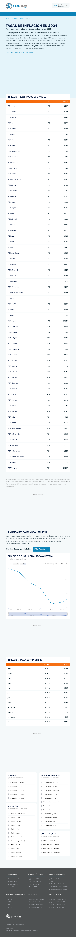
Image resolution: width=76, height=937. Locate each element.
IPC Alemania (12, 106)
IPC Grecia (11, 202)
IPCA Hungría (12, 400)
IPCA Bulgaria (13, 343)
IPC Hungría (12, 208)
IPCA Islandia (12, 411)
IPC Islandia (12, 230)
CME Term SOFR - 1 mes (50, 841)
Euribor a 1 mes (12, 881)
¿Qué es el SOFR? (34, 879)
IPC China (11, 145)
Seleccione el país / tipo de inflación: (18, 549)
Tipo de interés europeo (50, 806)
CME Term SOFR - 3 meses (51, 845)
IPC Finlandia (12, 191)
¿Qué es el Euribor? (13, 879)
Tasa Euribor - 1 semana (17, 782)
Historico (21, 18)
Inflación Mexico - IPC (35, 907)
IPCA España (12, 366)
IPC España (12, 174)
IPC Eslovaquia (13, 162)
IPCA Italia (11, 417)
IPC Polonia (12, 276)
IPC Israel (11, 236)
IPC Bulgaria (12, 128)
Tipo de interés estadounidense (52, 802)
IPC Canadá (12, 134)
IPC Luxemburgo (14, 253)
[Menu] (8, 14)
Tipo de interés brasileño (50, 782)
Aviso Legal (9, 924)
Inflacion (14, 18)
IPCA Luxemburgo (14, 428)
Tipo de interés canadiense (51, 790)
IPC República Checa (15, 292)
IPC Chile (11, 140)
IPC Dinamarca (13, 157)
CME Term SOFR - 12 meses (51, 852)
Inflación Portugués (16, 856)
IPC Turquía (12, 321)
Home (7, 18)
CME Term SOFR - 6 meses (51, 848)
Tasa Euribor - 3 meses (17, 790)
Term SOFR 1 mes (34, 884)
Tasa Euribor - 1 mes (16, 786)
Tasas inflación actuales (58, 899)
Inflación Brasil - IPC (35, 902)
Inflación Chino (14, 829)
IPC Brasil (11, 123)
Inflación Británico (15, 821)
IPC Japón (11, 247)
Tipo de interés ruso (49, 821)
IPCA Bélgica (12, 338)
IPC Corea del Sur (14, 151)
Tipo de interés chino (49, 798)
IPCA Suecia (12, 462)
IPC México (11, 259)
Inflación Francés (15, 845)
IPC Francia (12, 196)
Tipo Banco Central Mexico (59, 889)
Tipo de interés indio (49, 810)
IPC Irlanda (11, 225)
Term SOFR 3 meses (35, 887)
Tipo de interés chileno (50, 794)
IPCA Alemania (13, 326)
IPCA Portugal (13, 445)
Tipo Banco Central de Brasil (59, 884)
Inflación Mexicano (15, 852)
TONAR (10, 907)
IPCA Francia (12, 389)
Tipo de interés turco (49, 825)
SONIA (9, 904)
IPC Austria (12, 111)
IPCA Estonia (12, 372)
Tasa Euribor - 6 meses (17, 794)
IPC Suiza (11, 315)
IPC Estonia (12, 185)
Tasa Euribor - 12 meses (17, 798)
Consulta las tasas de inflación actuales (19, 52)
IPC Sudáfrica (12, 304)
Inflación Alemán (15, 817)
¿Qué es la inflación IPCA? (58, 902)
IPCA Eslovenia (13, 360)
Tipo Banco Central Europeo (59, 886)
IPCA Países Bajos (14, 434)
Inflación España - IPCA (58, 904)
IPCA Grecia (12, 394)
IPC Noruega (12, 264)
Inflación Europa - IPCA (58, 907)
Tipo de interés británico (50, 786)
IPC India (11, 213)
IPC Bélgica (12, 117)
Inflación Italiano (15, 848)
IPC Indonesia (12, 219)
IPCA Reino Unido (14, 451)
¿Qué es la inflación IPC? (36, 899)
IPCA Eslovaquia (13, 355)
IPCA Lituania (12, 423)
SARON (10, 899)
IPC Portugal (12, 281)
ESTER (9, 902)
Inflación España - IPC (36, 904)
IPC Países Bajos (13, 270)
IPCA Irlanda (12, 406)
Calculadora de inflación (17, 813)
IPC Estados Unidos (15, 179)
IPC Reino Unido (13, 287)
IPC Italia (11, 242)
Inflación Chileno (15, 825)
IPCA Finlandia (13, 383)
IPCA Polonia (12, 440)
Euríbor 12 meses (13, 887)
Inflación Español (15, 833)
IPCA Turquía (12, 468)
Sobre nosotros (19, 924)
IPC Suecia (11, 309)
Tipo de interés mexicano (50, 817)
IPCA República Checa (16, 457)
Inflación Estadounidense (17, 837)
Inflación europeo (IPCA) (17, 841)
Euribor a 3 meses (13, 884)
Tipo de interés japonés (50, 814)
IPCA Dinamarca (13, 349)
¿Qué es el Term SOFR (35, 881)
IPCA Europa (12, 377)
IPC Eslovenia (12, 168)
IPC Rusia (11, 298)
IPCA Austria (12, 332)
